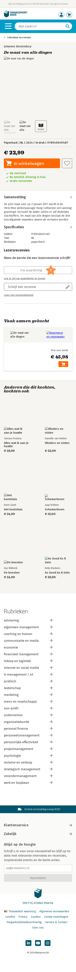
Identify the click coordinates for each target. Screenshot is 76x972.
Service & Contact (56, 922)
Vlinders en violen (57, 443)
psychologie (12, 756)
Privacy (23, 916)
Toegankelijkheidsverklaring (24, 922)
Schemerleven (54, 509)
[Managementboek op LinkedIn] (28, 943)
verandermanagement (20, 776)
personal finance (16, 728)
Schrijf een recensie (22, 287)
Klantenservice (16, 825)
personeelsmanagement (22, 735)
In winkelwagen (29, 163)
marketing (11, 695)
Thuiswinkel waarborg (22, 911)
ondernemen (13, 715)
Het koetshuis (13, 509)
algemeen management (21, 627)
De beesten (12, 572)
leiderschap (12, 688)
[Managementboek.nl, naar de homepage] (15, 16)
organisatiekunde (16, 722)
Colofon (10, 916)
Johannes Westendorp (17, 46)
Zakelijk (10, 834)
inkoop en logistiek (17, 661)
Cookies (36, 916)
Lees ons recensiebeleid (18, 295)
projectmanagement (18, 749)
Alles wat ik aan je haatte (16, 444)
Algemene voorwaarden (54, 911)
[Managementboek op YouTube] (38, 943)
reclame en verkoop (18, 762)
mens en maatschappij (20, 701)
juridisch (10, 681)
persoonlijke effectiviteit (21, 742)
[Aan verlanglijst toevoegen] (67, 163)
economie (11, 647)
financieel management (21, 654)
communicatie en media (21, 641)
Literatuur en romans (19, 37)
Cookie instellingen (56, 916)
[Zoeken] (67, 26)
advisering (11, 620)
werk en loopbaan (16, 783)
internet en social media (21, 668)
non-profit (11, 708)
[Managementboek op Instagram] (47, 943)
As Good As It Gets (57, 572)
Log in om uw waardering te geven (24, 278)
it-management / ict (18, 674)
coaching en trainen (18, 634)
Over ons (38, 927)
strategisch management (22, 769)
